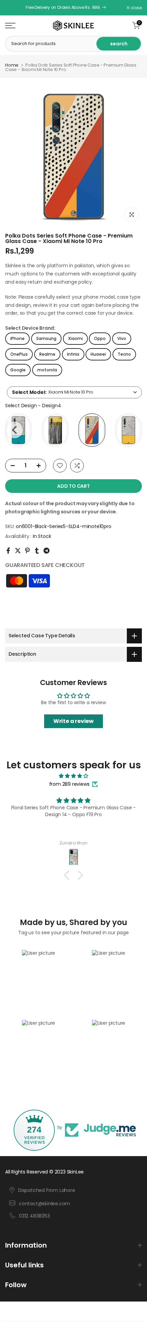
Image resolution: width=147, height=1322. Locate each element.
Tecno (124, 354)
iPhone (17, 338)
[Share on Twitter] (18, 551)
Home (11, 65)
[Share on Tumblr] (37, 551)
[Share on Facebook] (8, 551)
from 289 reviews (69, 784)
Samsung (46, 338)
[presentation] (14, 430)
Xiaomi (75, 338)
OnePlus (19, 354)
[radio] (55, 430)
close (136, 8)
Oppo (100, 338)
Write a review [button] (73, 721)
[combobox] (74, 392)
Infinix (73, 354)
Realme (47, 354)
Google (18, 370)
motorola (47, 370)
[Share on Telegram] (46, 551)
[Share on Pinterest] (27, 551)
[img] (73, 776)
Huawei (98, 354)
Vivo (121, 338)
